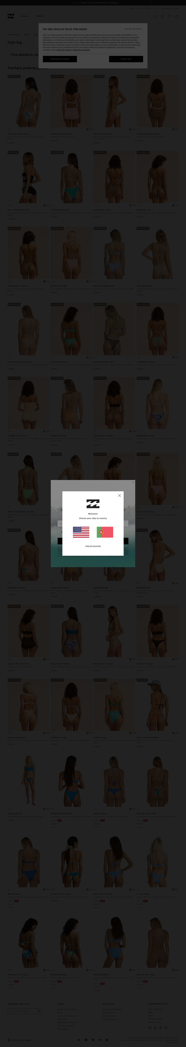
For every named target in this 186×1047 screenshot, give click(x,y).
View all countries (93, 546)
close (119, 495)
